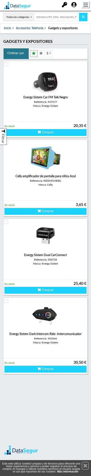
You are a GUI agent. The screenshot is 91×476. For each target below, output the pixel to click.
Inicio (7, 28)
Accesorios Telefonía (29, 28)
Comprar (47, 132)
